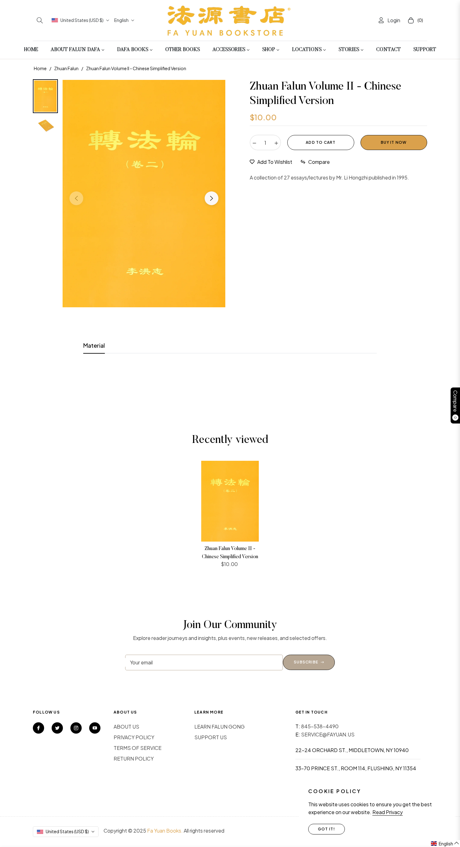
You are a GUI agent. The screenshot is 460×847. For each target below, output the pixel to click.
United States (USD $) (82, 20)
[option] (144, 193)
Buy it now (393, 142)
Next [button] (211, 198)
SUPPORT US (210, 737)
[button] (40, 20)
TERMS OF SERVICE (137, 748)
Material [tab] (94, 345)
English (121, 20)
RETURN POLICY (134, 758)
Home (40, 68)
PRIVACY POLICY (134, 737)
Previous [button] (76, 198)
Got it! (326, 829)
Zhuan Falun (66, 68)
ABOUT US (126, 726)
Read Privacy (387, 812)
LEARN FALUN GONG (219, 726)
